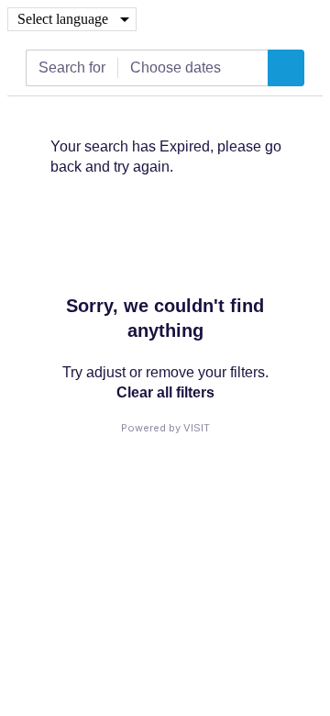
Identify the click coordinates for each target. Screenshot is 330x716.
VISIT (196, 427)
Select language (62, 19)
